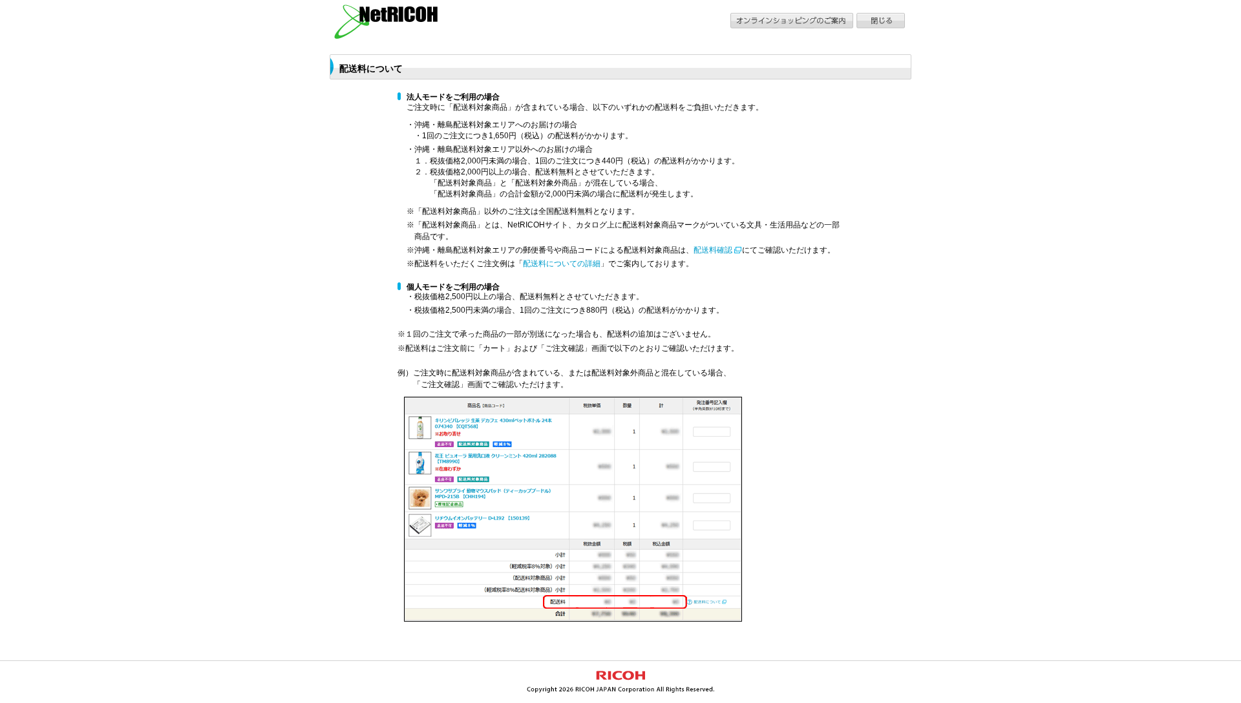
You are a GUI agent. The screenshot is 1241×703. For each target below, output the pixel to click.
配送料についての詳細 (561, 263)
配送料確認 (713, 250)
